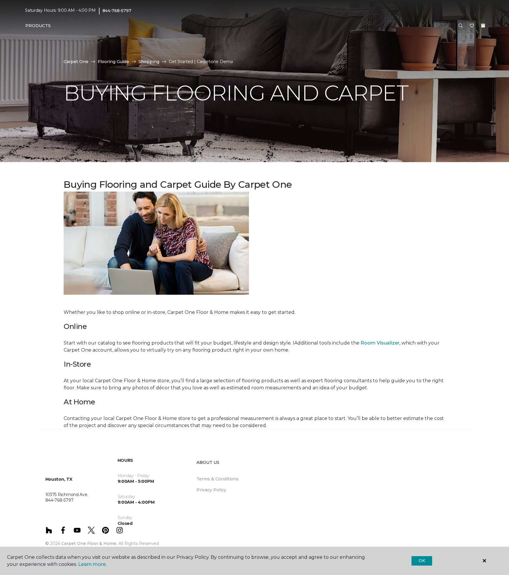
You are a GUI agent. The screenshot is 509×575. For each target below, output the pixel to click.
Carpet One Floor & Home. (89, 543)
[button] (460, 25)
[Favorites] (471, 25)
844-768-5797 (117, 10)
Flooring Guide (113, 61)
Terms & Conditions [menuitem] (217, 479)
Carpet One (76, 61)
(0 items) (483, 26)
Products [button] (38, 25)
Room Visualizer (380, 343)
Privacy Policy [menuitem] (211, 489)
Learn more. (92, 564)
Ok (422, 560)
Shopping (148, 61)
